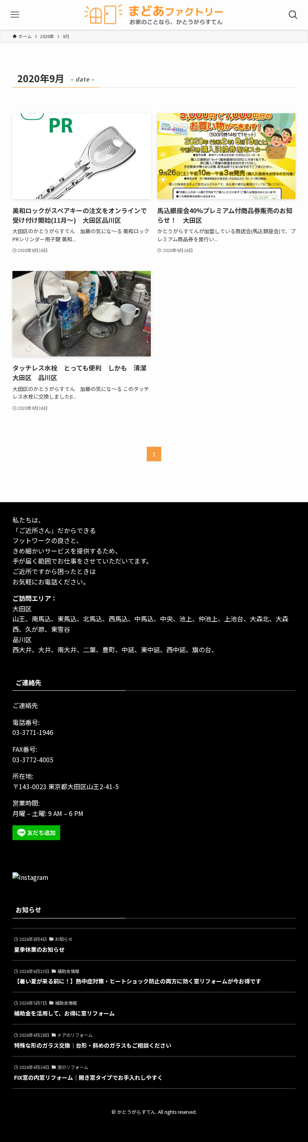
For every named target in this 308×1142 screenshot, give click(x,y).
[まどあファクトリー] (154, 15)
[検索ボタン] (293, 15)
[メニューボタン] (15, 15)
